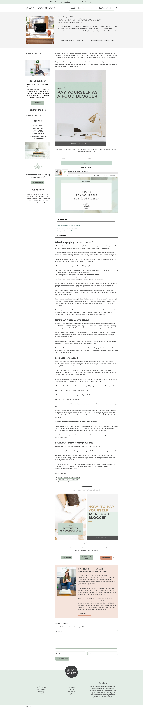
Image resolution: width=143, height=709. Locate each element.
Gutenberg (39, 139)
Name (58, 653)
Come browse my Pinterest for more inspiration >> (86, 490)
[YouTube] (30, 706)
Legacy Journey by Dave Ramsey (69, 478)
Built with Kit (86, 167)
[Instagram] (26, 706)
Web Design (39, 133)
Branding (38, 128)
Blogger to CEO (68, 17)
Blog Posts (71, 694)
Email (90, 653)
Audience (39, 126)
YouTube (67, 2)
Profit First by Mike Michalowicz (68, 480)
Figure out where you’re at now (67, 228)
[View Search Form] (116, 8)
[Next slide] (113, 558)
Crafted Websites (106, 8)
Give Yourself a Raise (65, 482)
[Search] (47, 53)
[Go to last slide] (59, 558)
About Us (71, 689)
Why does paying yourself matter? (69, 225)
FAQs (41, 694)
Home (60, 17)
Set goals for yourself (64, 231)
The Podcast (71, 692)
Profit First (113, 348)
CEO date (86, 328)
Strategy (38, 131)
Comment (60, 632)
